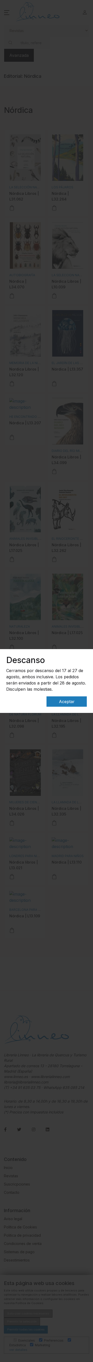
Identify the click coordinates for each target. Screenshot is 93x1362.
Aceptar (67, 701)
